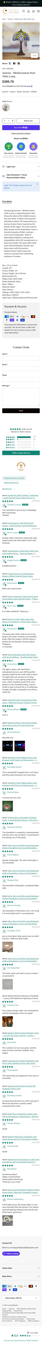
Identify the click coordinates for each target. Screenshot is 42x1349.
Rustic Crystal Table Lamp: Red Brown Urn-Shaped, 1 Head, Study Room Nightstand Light (19, 621)
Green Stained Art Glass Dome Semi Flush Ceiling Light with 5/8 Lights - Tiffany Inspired (20, 599)
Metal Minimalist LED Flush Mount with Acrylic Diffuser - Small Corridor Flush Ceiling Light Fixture (19, 657)
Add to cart (28, 121)
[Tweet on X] (10, 63)
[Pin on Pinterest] (18, 63)
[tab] (7, 201)
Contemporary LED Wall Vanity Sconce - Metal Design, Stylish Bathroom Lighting (19, 525)
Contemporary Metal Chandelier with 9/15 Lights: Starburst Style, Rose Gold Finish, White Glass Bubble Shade (20, 1063)
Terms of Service (7, 1321)
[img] (21, 429)
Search (4, 1309)
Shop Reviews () (11, 482)
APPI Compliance (20, 1321)
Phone (4, 375)
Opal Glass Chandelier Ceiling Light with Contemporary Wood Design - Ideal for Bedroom (20, 1116)
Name (4, 354)
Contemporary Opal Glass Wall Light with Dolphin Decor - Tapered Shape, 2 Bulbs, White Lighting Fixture (20, 553)
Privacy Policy (31, 1319)
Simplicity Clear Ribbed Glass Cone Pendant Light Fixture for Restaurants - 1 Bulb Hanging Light (19, 760)
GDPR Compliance (33, 1321)
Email (4, 365)
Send (21, 411)
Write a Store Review (21, 453)
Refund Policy (18, 1311)
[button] (33, 11)
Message (5, 386)
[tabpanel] (21, 252)
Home (4, 19)
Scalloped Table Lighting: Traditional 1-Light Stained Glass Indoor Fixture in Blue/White (20, 497)
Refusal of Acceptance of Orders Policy (14, 1317)
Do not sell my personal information (13, 1319)
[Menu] (38, 11)
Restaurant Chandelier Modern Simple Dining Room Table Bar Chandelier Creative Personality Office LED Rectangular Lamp (21, 1192)
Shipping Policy (7, 1311)
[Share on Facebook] (14, 63)
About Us (12, 1309)
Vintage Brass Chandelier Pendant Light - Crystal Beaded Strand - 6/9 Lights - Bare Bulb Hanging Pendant (20, 820)
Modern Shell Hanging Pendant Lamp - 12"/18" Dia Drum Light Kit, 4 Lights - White (20, 1035)
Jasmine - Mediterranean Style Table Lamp (21, 19)
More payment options (21, 133)
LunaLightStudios (12, 1305)
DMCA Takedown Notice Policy (26, 1309)
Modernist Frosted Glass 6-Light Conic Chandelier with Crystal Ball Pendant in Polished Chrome (21, 1162)
